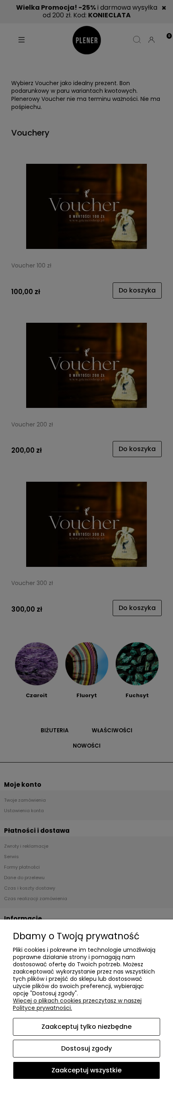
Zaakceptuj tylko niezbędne (86, 1026)
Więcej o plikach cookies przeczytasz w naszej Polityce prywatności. (77, 1004)
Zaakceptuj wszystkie (86, 1070)
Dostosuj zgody (86, 1048)
